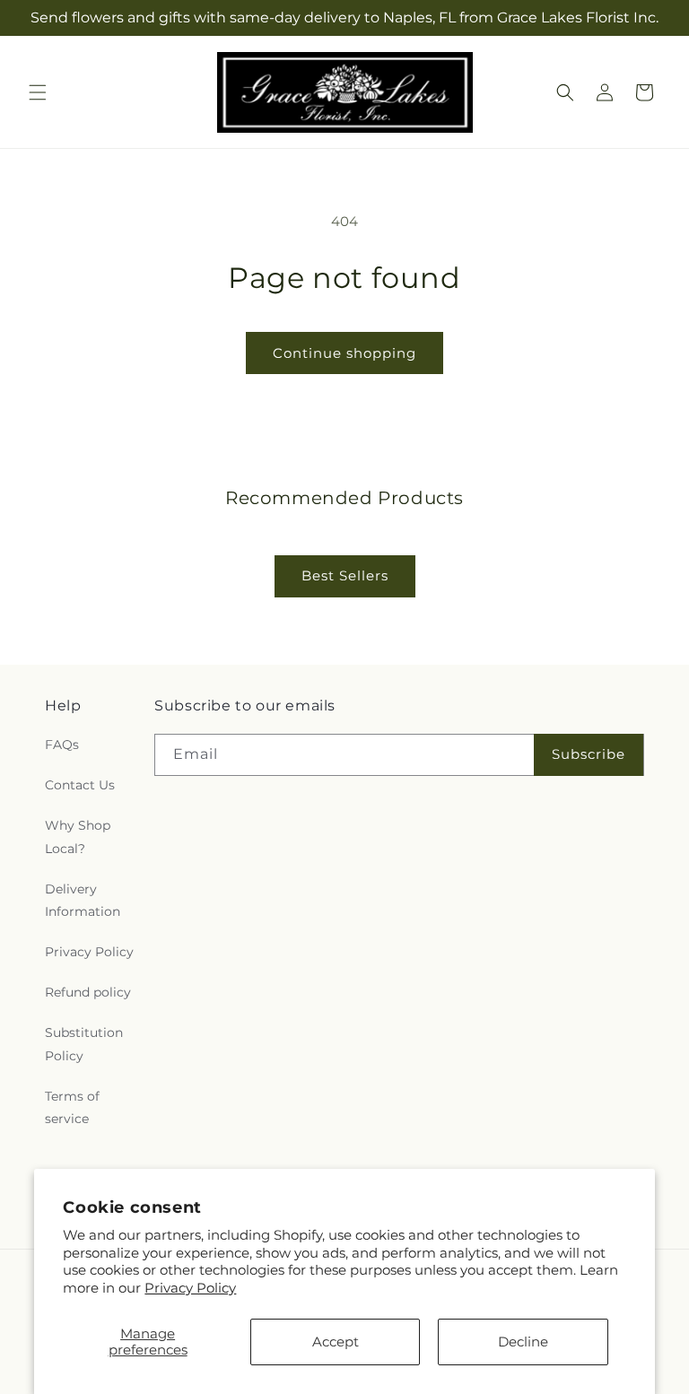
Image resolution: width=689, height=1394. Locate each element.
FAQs (62, 744)
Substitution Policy (84, 1043)
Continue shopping (344, 353)
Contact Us (80, 785)
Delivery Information (82, 900)
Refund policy (88, 992)
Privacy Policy (190, 1287)
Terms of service (72, 1107)
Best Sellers (344, 575)
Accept (335, 1341)
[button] (37, 92)
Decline (523, 1341)
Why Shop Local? (77, 836)
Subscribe (588, 753)
